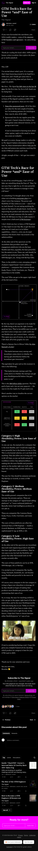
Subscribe (27, 3)
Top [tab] (4, 757)
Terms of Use (28, 695)
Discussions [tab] (16, 757)
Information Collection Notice (20, 697)
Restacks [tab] (14, 733)
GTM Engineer (24, 219)
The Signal (5, 784)
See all (5, 810)
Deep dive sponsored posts (14, 106)
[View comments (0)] (10, 30)
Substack (9, 847)
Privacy (20, 835)
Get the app (29, 842)
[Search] (34, 758)
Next (31, 720)
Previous (7, 720)
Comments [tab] (6, 733)
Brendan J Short (11, 23)
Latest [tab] (9, 757)
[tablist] (10, 733)
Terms (26, 835)
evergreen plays (22, 198)
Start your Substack (14, 842)
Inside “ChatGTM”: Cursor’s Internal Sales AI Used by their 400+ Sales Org (14, 765)
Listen (34, 24)
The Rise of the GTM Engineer (14, 782)
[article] (19, 770)
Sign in (34, 3)
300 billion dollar (15, 383)
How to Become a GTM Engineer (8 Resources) (11, 797)
